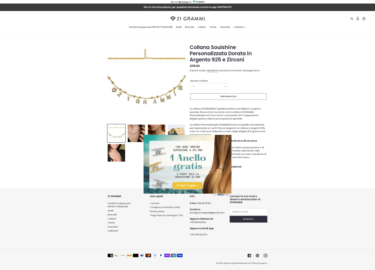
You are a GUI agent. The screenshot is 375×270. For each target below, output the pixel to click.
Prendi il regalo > (187, 185)
